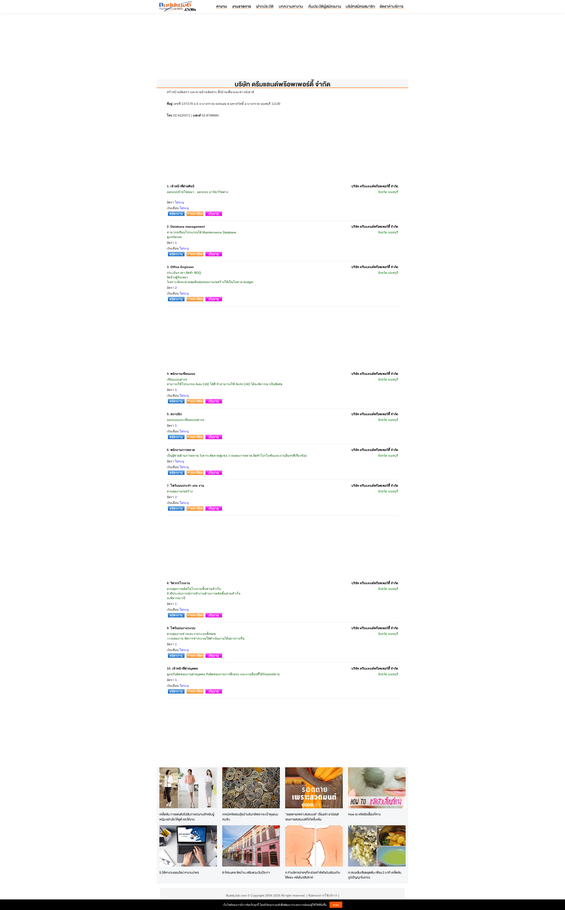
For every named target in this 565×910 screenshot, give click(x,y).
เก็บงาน (214, 214)
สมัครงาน (176, 214)
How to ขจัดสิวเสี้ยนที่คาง (364, 814)
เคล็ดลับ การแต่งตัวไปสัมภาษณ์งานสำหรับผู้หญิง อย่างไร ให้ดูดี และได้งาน (186, 817)
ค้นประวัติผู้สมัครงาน (324, 6)
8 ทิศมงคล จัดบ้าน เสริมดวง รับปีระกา (246, 872)
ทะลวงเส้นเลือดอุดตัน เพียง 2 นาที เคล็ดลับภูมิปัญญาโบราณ (374, 875)
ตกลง (336, 904)
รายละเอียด (195, 214)
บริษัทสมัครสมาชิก (360, 6)
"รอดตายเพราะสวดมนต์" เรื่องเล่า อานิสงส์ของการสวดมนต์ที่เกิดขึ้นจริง (312, 817)
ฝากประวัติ (264, 6)
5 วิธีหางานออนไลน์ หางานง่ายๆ (179, 872)
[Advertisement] (282, 48)
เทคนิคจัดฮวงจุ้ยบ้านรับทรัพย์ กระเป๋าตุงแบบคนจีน (250, 817)
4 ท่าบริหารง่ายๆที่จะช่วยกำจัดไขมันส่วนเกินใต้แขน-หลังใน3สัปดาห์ (312, 875)
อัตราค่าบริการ (391, 6)
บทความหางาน (291, 6)
